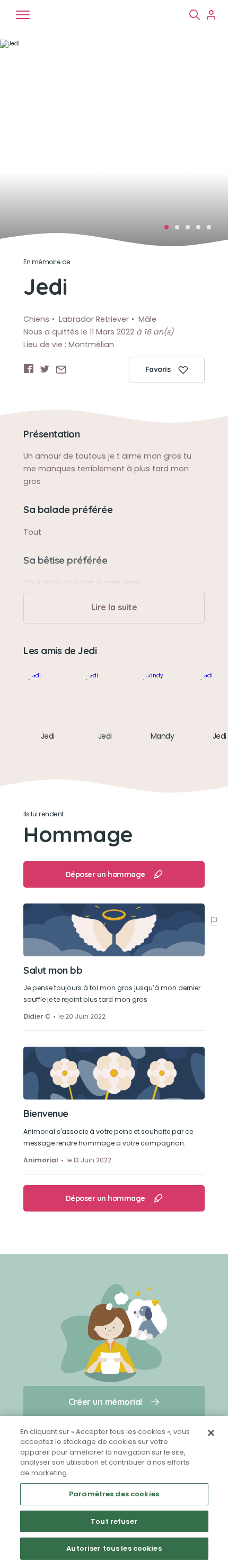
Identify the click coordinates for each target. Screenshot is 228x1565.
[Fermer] (211, 1433)
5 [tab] (212, 230)
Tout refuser (114, 1521)
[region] (114, 1490)
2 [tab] (180, 230)
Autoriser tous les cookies (113, 1548)
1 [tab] (169, 230)
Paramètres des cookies (114, 1494)
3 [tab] (191, 230)
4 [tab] (201, 230)
